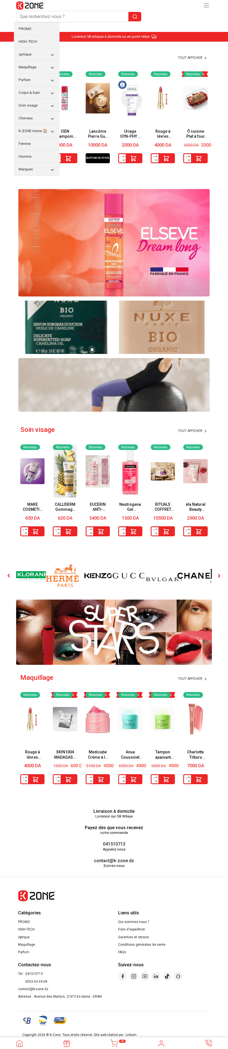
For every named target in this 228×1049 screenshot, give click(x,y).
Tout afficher (190, 431)
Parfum (23, 952)
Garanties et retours (133, 937)
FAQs (122, 952)
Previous (9, 575)
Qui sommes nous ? (133, 922)
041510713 (114, 844)
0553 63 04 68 (36, 981)
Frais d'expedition (131, 929)
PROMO (24, 922)
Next (218, 575)
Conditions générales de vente (141, 945)
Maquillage (26, 945)
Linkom (131, 1035)
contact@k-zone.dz (114, 860)
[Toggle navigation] (206, 5)
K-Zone (55, 1035)
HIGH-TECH (26, 929)
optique (23, 937)
